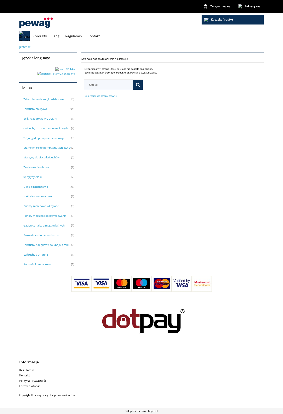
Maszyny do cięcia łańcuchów (41, 157)
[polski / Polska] (65, 69)
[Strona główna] (36, 20)
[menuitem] (40, 36)
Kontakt (24, 375)
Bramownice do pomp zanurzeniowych (47, 147)
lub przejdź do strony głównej (100, 96)
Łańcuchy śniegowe (35, 109)
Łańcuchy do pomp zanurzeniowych (45, 128)
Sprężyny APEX (32, 177)
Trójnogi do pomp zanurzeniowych (44, 138)
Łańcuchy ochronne (35, 254)
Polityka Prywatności (33, 381)
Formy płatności (30, 386)
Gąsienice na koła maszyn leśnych (44, 225)
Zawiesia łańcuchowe (36, 167)
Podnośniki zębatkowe (37, 264)
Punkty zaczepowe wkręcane (41, 206)
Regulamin (26, 370)
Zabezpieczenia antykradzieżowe (43, 99)
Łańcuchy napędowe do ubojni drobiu (46, 245)
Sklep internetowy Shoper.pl (142, 411)
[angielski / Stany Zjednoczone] (56, 73)
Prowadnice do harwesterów (41, 235)
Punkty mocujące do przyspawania (44, 216)
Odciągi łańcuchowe (35, 187)
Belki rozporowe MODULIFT (40, 118)
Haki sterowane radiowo (38, 196)
